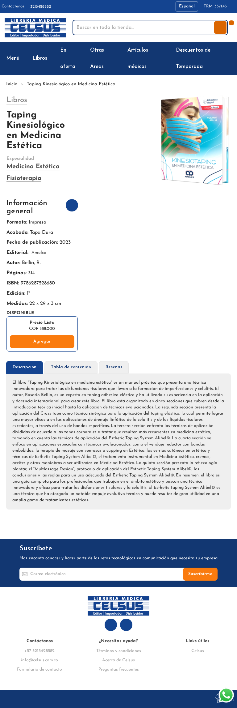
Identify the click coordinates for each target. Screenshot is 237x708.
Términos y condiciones (118, 651)
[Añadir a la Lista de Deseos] (72, 205)
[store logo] (35, 27)
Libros (16, 100)
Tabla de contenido (71, 367)
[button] (187, 6)
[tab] (24, 367)
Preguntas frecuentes (118, 669)
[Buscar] (220, 27)
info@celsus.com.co (39, 660)
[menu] (118, 58)
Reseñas (114, 367)
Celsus (197, 651)
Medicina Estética (33, 167)
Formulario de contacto (39, 669)
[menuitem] (14, 58)
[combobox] (144, 27)
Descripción (24, 367)
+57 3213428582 (39, 651)
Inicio (11, 84)
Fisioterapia (23, 178)
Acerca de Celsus (118, 660)
